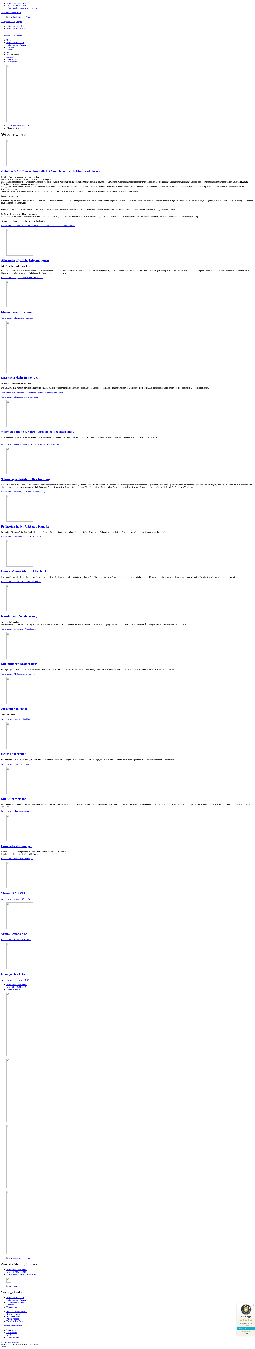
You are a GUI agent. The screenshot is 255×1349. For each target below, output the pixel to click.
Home (9, 40)
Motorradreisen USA (15, 26)
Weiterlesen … (38, 225)
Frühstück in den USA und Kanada (25, 526)
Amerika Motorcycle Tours (17, 126)
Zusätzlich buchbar (14, 708)
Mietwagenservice (13, 798)
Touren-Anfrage (13, 1307)
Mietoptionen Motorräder (19, 663)
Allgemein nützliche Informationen (25, 260)
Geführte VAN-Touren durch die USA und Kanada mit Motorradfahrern (50, 171)
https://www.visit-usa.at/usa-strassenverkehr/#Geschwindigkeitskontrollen (32, 392)
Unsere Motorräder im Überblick (24, 571)
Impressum (11, 59)
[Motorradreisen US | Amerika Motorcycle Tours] (18, 17)
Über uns (10, 47)
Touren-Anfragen (13, 989)
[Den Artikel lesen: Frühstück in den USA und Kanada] (19, 521)
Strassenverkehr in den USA (20, 377)
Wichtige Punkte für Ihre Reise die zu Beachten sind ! (37, 431)
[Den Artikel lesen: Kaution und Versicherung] (19, 611)
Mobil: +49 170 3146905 (16, 3)
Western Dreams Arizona (16, 1312)
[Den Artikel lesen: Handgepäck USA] (19, 969)
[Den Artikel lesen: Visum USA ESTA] (19, 888)
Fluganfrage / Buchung (16, 312)
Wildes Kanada (12, 1319)
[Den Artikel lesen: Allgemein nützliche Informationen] (19, 255)
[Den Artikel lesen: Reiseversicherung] (19, 748)
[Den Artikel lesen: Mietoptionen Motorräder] (19, 658)
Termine (9, 50)
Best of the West (13, 1314)
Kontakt (9, 57)
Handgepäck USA (13, 974)
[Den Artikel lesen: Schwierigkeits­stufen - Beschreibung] (19, 473)
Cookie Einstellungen (10, 1342)
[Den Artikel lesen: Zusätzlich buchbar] (19, 703)
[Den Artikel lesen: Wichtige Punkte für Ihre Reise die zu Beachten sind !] (19, 426)
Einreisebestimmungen (16, 846)
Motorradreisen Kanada (16, 28)
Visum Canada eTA (14, 934)
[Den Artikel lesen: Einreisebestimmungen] (19, 840)
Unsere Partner (12, 1337)
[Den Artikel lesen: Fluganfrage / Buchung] (19, 307)
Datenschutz (11, 62)
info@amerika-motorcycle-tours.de (21, 1274)
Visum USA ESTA (13, 893)
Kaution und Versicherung (19, 616)
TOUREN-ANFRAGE (11, 12)
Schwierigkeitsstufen (15, 1302)
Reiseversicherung (13, 753)
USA (16, 987)
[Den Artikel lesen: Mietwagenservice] (19, 793)
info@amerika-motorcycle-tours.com (21, 8)
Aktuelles (10, 52)
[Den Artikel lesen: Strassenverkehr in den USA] (46, 372)
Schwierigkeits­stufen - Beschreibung (25, 479)
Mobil (16, 984)
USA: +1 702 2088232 (16, 6)
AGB (8, 1335)
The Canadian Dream (15, 1321)
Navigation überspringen (11, 21)
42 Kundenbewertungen (246, 1329)
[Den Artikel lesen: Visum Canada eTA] (19, 928)
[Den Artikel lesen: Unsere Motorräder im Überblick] (19, 566)
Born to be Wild (13, 1316)
